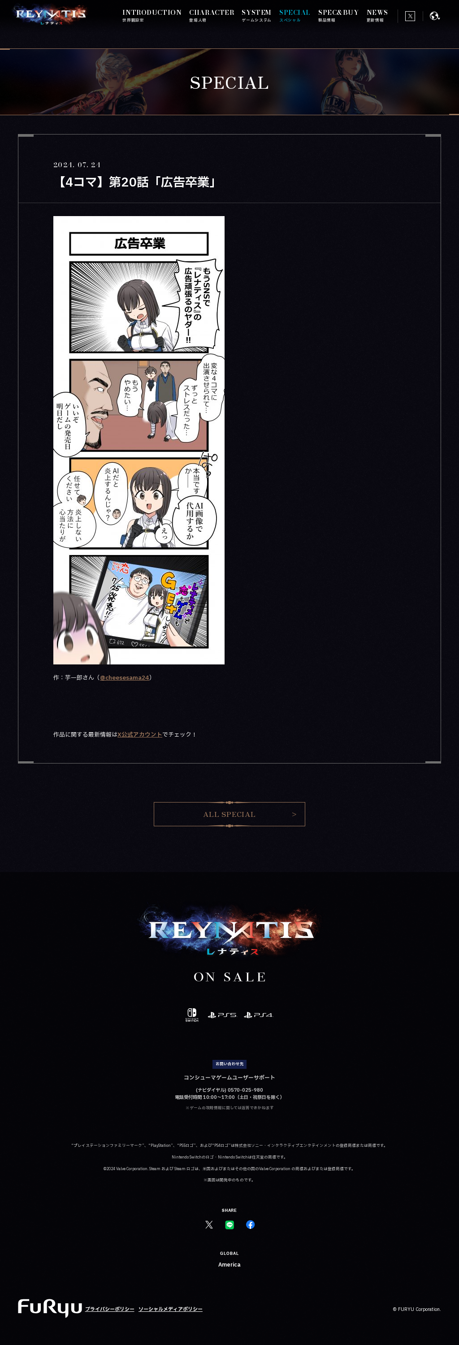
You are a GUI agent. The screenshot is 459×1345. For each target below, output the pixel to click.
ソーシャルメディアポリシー (171, 1309)
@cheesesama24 (124, 677)
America (229, 1265)
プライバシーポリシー (109, 1309)
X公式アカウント (139, 734)
